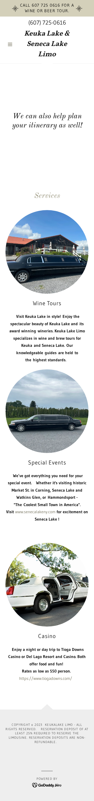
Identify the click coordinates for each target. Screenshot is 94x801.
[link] (47, 44)
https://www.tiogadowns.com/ (45, 678)
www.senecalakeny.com (35, 511)
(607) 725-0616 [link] (47, 22)
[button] (11, 44)
